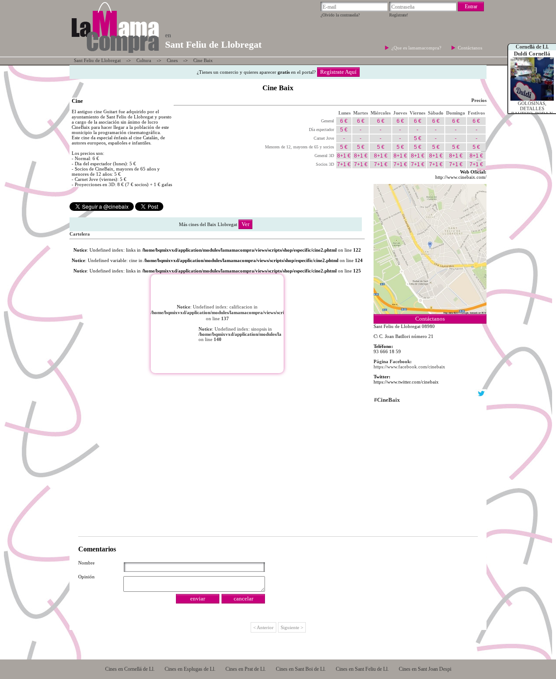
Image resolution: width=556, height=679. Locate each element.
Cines (172, 60)
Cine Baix (203, 60)
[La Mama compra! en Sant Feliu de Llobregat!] (115, 53)
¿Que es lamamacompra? (417, 47)
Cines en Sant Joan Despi (425, 669)
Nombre (86, 562)
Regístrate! (398, 15)
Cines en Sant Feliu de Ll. (362, 669)
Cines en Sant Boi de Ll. (301, 669)
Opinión (86, 576)
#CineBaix (387, 400)
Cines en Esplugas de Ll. (190, 669)
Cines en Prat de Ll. (245, 669)
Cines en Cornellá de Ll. (130, 669)
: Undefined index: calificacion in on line (248, 323)
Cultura (143, 60)
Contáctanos (470, 47)
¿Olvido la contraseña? (340, 15)
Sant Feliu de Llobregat (97, 60)
